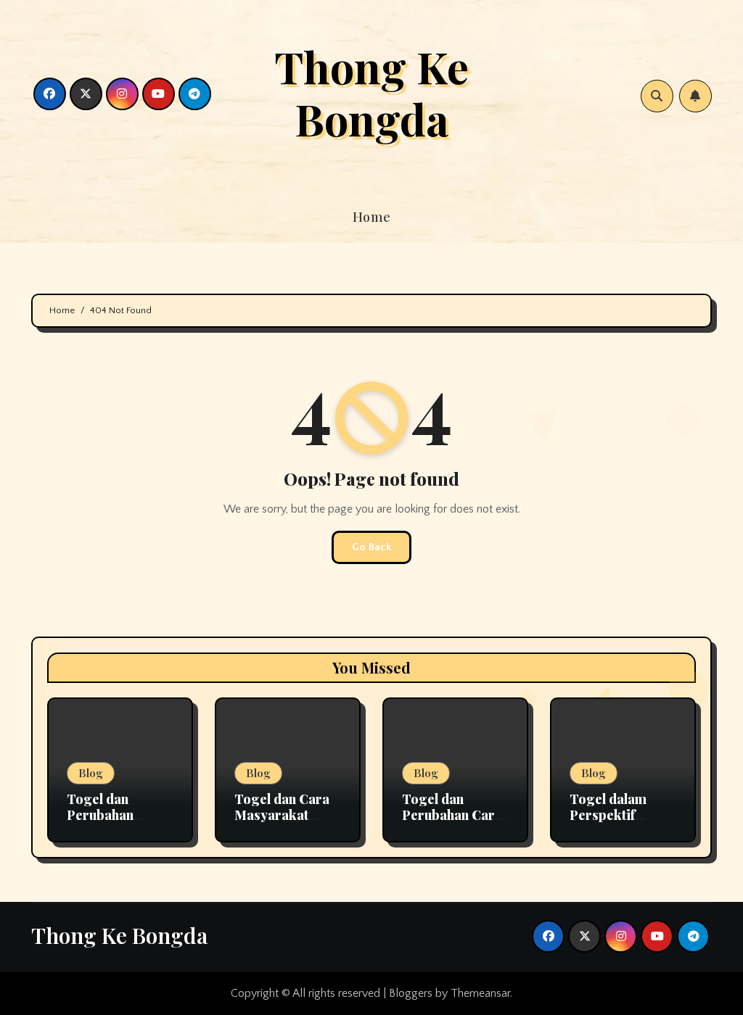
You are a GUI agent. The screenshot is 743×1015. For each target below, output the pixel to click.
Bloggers (410, 993)
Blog (90, 773)
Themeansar (480, 993)
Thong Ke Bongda (371, 92)
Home (372, 216)
